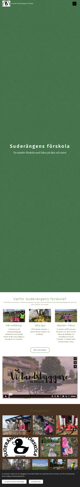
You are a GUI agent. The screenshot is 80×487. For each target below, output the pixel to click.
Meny (74, 3)
